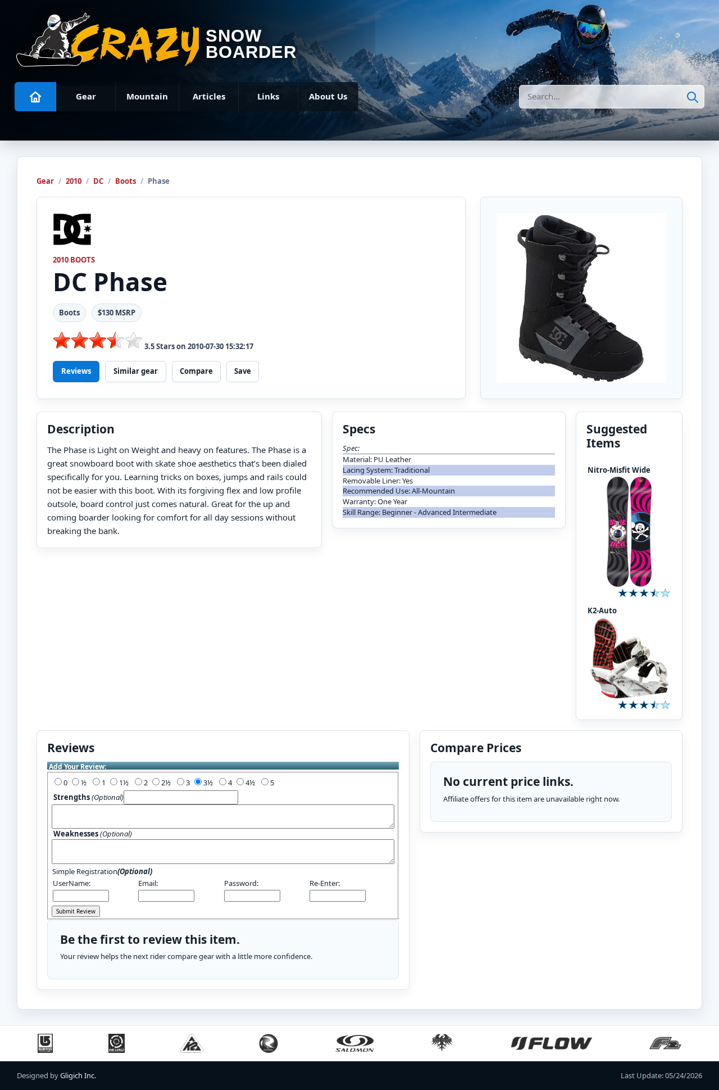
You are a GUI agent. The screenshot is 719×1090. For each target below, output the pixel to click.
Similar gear (135, 371)
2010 (73, 181)
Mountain (147, 96)
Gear (86, 96)
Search (692, 96)
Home (35, 96)
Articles (209, 96)
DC (98, 181)
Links (268, 96)
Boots (125, 181)
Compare (196, 371)
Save (242, 371)
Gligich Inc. (78, 1075)
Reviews (76, 371)
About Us (328, 96)
